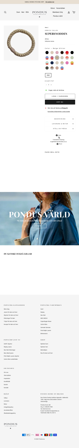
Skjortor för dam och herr (11, 315)
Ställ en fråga (60, 128)
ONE (48, 75)
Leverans (6, 401)
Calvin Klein (44, 324)
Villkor (6, 398)
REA (27, 12)
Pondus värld (58, 16)
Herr (22, 12)
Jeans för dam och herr (10, 312)
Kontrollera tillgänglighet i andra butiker (59, 111)
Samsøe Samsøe (45, 327)
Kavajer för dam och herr (11, 324)
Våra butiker (7, 375)
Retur (5, 404)
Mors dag (6, 309)
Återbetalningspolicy (10, 413)
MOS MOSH (44, 318)
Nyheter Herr (44, 347)
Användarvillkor (8, 410)
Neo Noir (43, 315)
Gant (42, 309)
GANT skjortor (8, 344)
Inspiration (7, 378)
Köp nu (60, 102)
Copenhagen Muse (46, 321)
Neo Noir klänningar (9, 350)
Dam (18, 12)
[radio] (47, 52)
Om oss (6, 372)
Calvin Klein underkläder (11, 359)
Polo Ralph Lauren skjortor (11, 356)
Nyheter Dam (44, 344)
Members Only (58, 12)
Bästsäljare (44, 350)
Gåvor (53, 8)
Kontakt (6, 387)
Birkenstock (44, 333)
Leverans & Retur (60, 123)
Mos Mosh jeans (8, 353)
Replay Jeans (8, 347)
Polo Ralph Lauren (46, 330)
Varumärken (60, 8)
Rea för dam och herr (47, 353)
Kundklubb (7, 381)
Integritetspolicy (8, 407)
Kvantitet (49, 81)
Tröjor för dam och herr (10, 321)
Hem (46, 27)
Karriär (6, 384)
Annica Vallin (51, 30)
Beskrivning (60, 119)
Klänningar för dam (9, 318)
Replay (42, 312)
